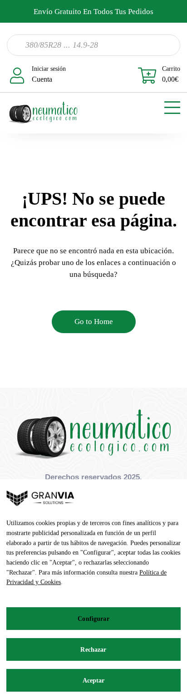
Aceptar (94, 680)
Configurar (93, 618)
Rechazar (93, 649)
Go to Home (93, 321)
